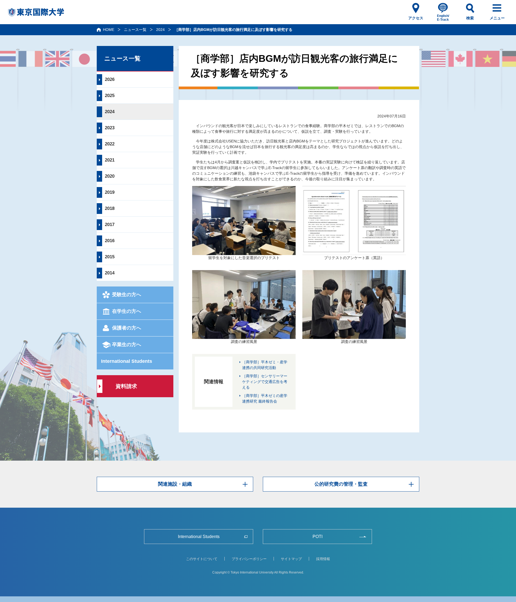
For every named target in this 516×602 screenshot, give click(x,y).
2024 (160, 29)
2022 (109, 143)
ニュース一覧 (135, 29)
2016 (109, 240)
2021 (109, 160)
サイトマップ (291, 559)
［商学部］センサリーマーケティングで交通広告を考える (264, 381)
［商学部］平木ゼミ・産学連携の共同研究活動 (264, 365)
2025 (109, 95)
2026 (109, 79)
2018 (109, 208)
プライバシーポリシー (249, 559)
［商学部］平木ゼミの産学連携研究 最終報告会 (264, 398)
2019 (109, 192)
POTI (317, 536)
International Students (126, 361)
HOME (108, 29)
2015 (109, 256)
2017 (109, 224)
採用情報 (323, 559)
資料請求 (126, 386)
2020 (109, 176)
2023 (109, 127)
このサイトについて (201, 559)
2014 (109, 272)
